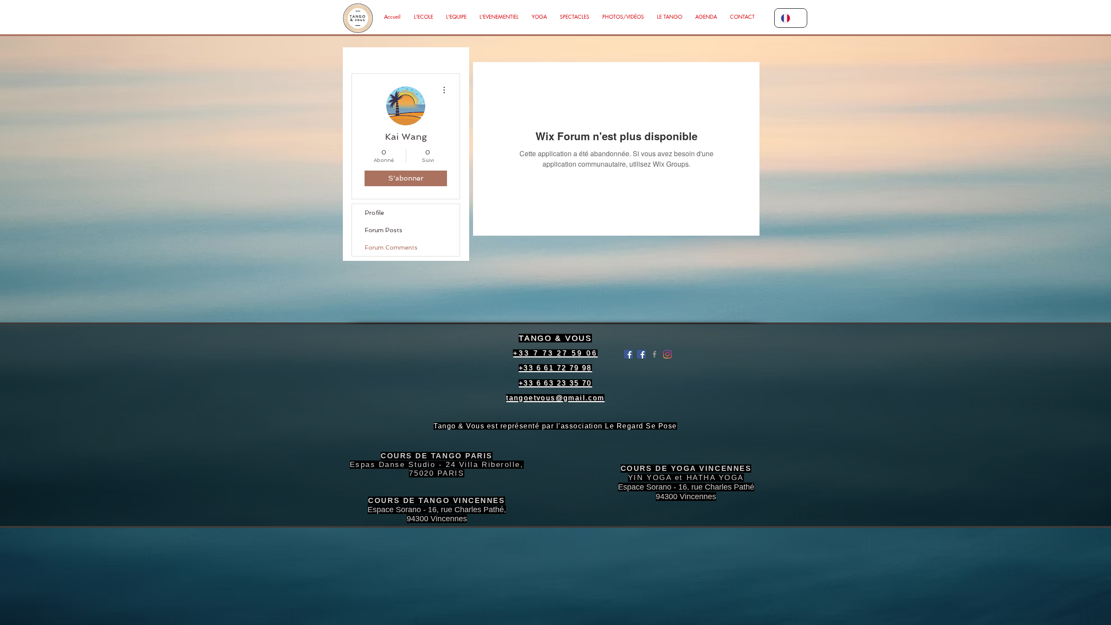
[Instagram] (667, 354)
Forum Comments (391, 247)
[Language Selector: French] (790, 18)
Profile (374, 212)
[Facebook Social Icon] (641, 354)
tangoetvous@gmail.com (555, 397)
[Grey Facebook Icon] (654, 354)
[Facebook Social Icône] (628, 354)
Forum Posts (383, 230)
